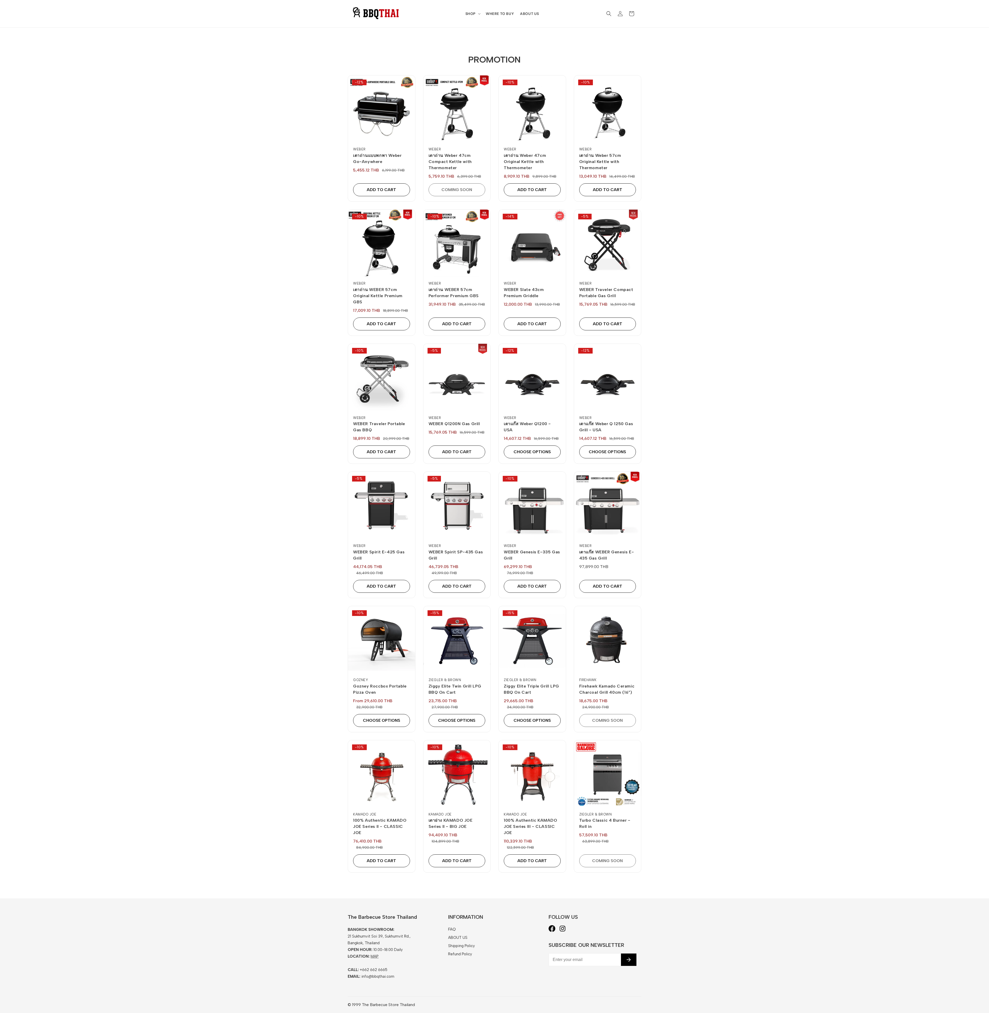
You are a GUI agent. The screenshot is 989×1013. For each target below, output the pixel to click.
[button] (472, 13)
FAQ (452, 929)
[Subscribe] (628, 960)
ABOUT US (457, 937)
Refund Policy (460, 954)
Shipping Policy (461, 945)
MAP (375, 956)
